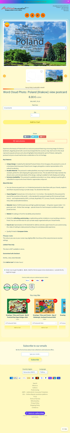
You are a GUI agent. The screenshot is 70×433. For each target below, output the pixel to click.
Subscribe (35, 360)
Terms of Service (35, 399)
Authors (35, 388)
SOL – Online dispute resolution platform (35, 394)
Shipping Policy (35, 405)
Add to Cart (17, 327)
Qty (35, 112)
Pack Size (35, 105)
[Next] (65, 76)
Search (35, 383)
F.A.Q (35, 397)
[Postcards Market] (15, 8)
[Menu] (27, 15)
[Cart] (37, 15)
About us (35, 386)
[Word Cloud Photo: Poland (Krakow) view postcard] (54, 76)
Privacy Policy (35, 403)
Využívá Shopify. (35, 417)
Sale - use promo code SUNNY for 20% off (35, 2)
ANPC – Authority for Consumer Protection (35, 392)
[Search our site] (43, 15)
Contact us (35, 408)
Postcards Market (34, 415)
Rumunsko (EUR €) (29, 372)
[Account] (32, 15)
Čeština (42, 372)
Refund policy (35, 401)
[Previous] (4, 76)
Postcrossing (35, 390)
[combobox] (17, 323)
